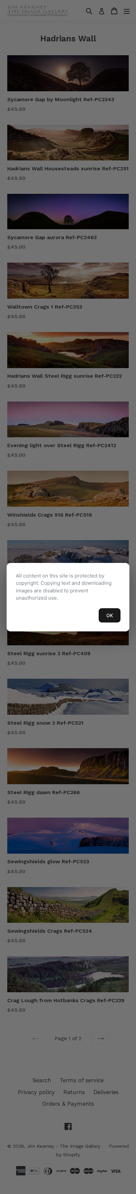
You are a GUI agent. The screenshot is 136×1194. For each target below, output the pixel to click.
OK (109, 615)
